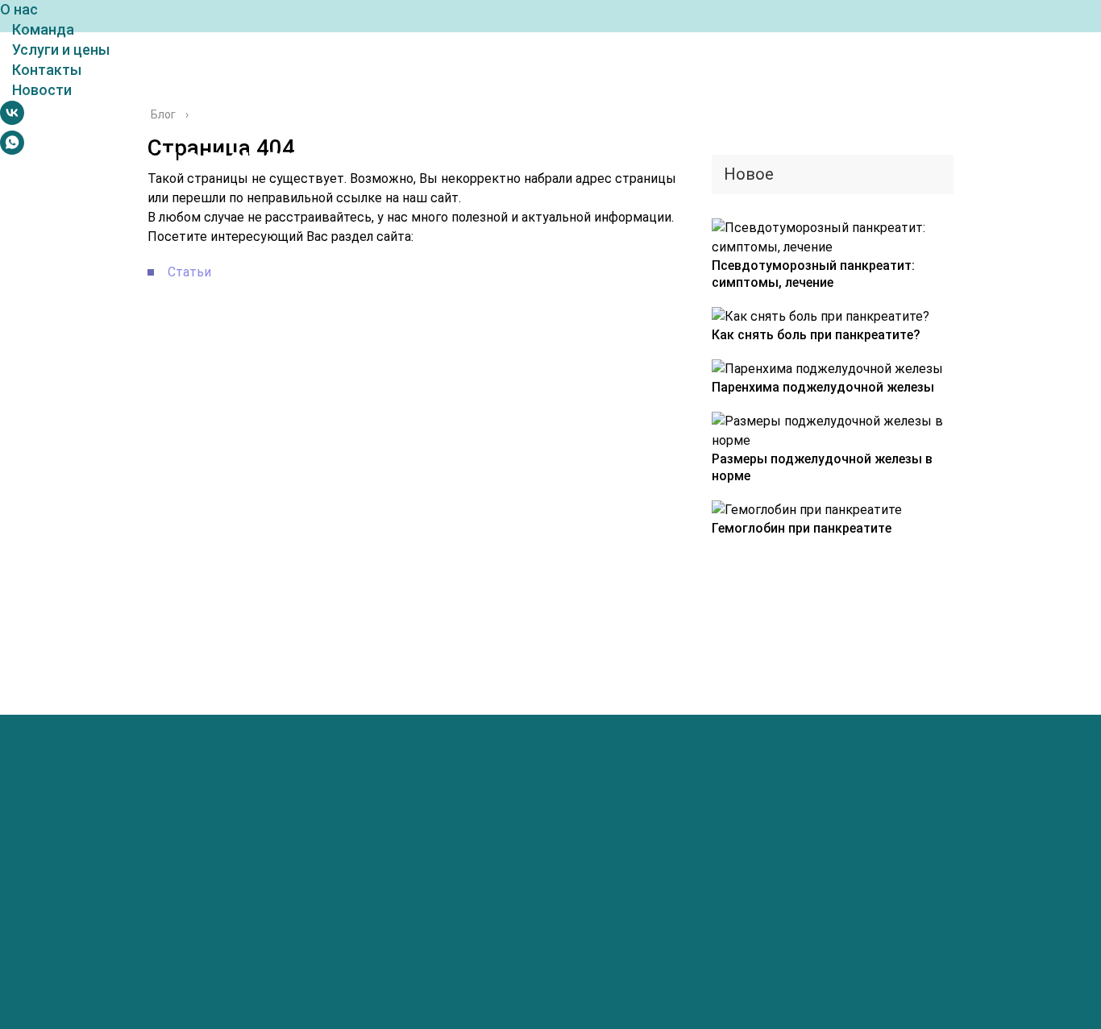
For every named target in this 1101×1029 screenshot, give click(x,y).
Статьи (189, 272)
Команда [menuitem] (43, 29)
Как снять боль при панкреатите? (816, 334)
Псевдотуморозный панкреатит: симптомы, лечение (813, 274)
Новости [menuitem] (42, 89)
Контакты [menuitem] (46, 69)
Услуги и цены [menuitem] (61, 49)
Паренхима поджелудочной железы (823, 387)
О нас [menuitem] (19, 9)
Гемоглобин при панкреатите (801, 528)
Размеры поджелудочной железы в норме (822, 467)
